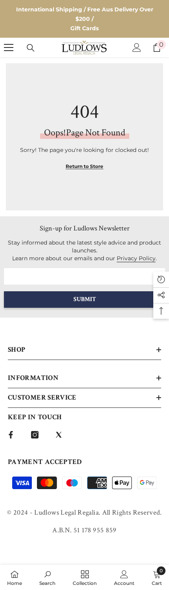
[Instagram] (35, 435)
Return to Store (84, 166)
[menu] (8, 47)
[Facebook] (11, 435)
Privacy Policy (136, 258)
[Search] (30, 48)
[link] (47, 577)
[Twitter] (59, 435)
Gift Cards (84, 28)
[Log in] (136, 47)
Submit (84, 299)
